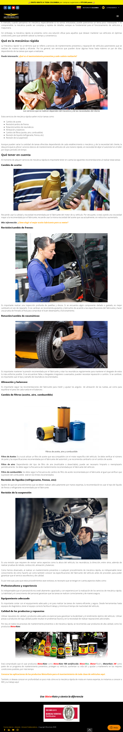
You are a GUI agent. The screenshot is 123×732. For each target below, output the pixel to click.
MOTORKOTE (91, 8)
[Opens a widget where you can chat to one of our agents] (114, 728)
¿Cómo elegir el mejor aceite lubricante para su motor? (43, 222)
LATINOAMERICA (112, 8)
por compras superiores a (61, 2)
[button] (117, 16)
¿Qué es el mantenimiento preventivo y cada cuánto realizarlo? (48, 56)
